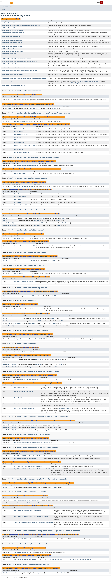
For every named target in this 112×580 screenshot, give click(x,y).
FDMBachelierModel (20, 128)
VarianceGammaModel (20, 205)
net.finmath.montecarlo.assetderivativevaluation (17, 58)
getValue (32, 108)
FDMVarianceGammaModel (21, 152)
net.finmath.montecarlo (9, 53)
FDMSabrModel (18, 149)
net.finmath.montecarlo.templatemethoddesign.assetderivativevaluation (24, 78)
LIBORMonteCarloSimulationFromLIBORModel (28, 510)
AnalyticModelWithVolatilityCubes (25, 559)
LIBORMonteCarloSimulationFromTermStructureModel (31, 516)
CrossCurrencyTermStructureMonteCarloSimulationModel (32, 442)
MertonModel (18, 202)
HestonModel (18, 199)
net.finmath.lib (7, 6)
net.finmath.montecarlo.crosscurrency (14, 64)
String (8, 223)
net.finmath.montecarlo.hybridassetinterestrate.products (19, 70)
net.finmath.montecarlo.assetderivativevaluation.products (20, 61)
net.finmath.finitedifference (10, 23)
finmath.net (14, 577)
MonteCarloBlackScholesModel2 (24, 539)
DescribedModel (19, 308)
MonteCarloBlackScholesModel (24, 391)
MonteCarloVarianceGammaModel (24, 408)
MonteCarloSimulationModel (23, 352)
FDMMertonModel (19, 142)
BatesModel (17, 194)
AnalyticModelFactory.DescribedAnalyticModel (29, 339)
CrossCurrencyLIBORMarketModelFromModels (28, 466)
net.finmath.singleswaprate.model (12, 81)
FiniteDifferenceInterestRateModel (26, 165)
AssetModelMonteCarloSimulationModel (26, 379)
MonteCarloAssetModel (21, 387)
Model (5, 9)
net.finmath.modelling (9, 8)
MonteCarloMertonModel (21, 398)
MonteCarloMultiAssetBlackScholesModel (27, 404)
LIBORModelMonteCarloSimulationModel (26, 500)
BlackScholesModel (20, 196)
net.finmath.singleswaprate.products (13, 85)
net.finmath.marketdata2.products (12, 46)
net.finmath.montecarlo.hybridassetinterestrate (17, 68)
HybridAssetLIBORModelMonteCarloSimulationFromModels (32, 469)
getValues (42, 223)
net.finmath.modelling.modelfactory (13, 51)
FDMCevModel (18, 137)
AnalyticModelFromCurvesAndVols (25, 245)
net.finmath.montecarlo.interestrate (13, 74)
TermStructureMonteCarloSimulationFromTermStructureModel (34, 522)
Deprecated (20, 3)
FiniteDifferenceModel (21, 99)
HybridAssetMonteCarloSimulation (25, 458)
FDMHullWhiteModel (20, 173)
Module (2, 3)
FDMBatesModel (19, 131)
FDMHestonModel (19, 140)
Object (10, 108)
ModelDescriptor (37, 308)
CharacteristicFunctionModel (24, 186)
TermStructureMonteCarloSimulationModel (27, 502)
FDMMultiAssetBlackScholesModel (25, 145)
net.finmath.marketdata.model (11, 36)
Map (4, 223)
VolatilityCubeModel (21, 552)
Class (7, 3)
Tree (14, 3)
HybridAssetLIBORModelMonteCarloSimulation (29, 456)
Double (5, 218)
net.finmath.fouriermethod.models (12, 30)
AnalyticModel (19, 238)
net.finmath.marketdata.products (12, 40)
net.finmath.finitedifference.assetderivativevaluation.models (21, 25)
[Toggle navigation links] (1, 1)
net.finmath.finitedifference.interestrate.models (17, 27)
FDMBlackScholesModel (21, 134)
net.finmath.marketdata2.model (12, 42)
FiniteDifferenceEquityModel (24, 121)
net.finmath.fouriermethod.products (13, 32)
